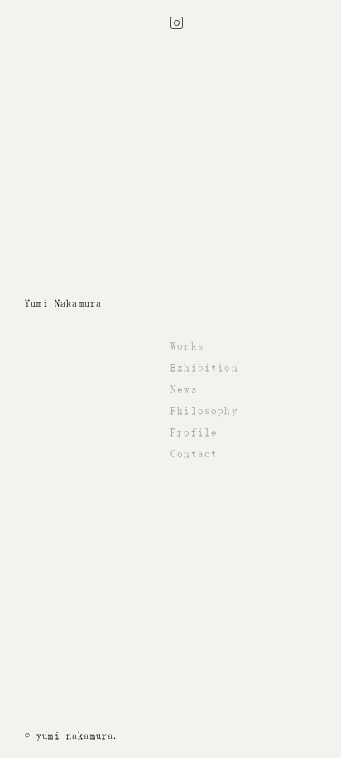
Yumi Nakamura (63, 303)
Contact (194, 453)
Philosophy (204, 410)
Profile (194, 432)
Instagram (176, 23)
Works (187, 345)
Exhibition (204, 367)
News (184, 389)
